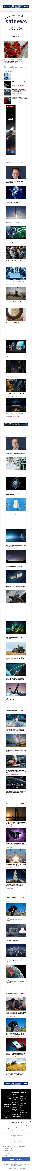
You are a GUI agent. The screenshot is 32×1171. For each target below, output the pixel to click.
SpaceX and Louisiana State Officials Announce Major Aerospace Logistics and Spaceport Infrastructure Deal (15, 823)
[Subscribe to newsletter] (16, 28)
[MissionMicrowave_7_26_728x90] (16, 7)
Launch (10, 223)
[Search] (21, 28)
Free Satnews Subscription (24, 1110)
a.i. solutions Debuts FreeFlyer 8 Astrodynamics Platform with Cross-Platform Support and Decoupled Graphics (15, 493)
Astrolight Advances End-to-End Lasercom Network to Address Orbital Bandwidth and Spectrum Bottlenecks (16, 919)
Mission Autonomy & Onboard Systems (16, 326)
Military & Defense (12, 284)
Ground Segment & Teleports (14, 396)
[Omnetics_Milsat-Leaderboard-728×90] (16, 425)
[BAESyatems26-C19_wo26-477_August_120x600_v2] (11, 154)
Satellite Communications (15, 1036)
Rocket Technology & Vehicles (14, 548)
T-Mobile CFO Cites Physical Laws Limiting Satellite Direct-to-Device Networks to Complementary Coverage (16, 1013)
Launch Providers (10, 71)
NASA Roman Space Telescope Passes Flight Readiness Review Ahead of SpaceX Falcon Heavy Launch (16, 844)
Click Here (9, 1168)
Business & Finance (19, 77)
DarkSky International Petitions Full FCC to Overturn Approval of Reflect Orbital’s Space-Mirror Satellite (16, 750)
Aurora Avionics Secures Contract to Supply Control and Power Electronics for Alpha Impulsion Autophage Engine (16, 545)
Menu (17, 36)
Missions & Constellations (20, 85)
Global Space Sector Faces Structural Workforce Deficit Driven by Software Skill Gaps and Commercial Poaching (19, 75)
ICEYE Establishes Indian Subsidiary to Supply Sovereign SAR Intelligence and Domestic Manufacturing (19, 90)
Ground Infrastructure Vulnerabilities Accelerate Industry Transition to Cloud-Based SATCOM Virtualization (15, 637)
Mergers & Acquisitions (15, 1056)
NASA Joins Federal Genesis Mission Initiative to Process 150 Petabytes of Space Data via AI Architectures (15, 960)
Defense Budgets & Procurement (15, 416)
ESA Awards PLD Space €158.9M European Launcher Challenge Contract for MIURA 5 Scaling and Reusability (15, 61)
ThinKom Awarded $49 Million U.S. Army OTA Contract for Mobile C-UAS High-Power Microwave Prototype (15, 658)
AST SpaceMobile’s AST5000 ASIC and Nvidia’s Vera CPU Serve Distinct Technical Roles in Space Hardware (16, 324)
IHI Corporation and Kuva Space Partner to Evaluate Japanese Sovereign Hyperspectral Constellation (15, 981)
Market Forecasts (12, 1016)
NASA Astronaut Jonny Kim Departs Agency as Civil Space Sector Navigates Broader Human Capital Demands (15, 262)
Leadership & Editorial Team (23, 1098)
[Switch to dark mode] (11, 28)
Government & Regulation (13, 264)
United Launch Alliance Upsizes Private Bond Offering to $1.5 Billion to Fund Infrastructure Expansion (15, 885)
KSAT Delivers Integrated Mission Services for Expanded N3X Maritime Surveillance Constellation (19, 82)
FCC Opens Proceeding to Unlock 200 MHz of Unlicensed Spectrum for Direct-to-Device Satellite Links (16, 771)
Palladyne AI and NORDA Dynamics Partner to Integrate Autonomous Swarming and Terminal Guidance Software (15, 303)
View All (23, 162)
